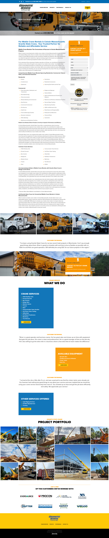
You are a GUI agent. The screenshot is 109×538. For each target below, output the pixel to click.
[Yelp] (23, 2)
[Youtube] (21, 2)
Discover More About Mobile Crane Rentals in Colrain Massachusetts (36, 191)
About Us (88, 1)
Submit (72, 84)
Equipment (83, 1)
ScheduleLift (87, 8)
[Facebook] (19, 2)
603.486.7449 (37, 1)
